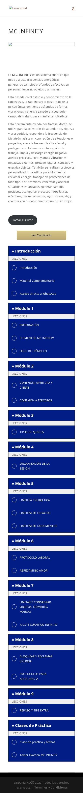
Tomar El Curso (22, 220)
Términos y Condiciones (51, 787)
